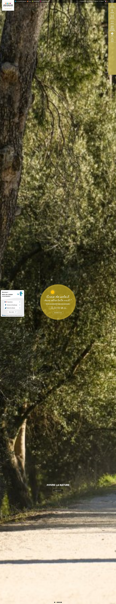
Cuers (30, 1)
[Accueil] (8, 5)
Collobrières (36, 1)
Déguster (112, 18)
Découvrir (112, 7)
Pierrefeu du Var (45, 1)
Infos (112, 35)
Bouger (112, 12)
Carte (112, 41)
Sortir (112, 23)
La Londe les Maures (21, 1)
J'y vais (58, 490)
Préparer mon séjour (112, 30)
